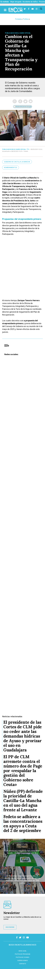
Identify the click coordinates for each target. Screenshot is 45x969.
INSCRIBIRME (10, 927)
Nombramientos (10, 167)
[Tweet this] (25, 101)
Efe (28, 149)
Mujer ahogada (15, 2)
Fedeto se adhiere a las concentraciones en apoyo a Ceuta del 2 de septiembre (22, 823)
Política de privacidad (22, 954)
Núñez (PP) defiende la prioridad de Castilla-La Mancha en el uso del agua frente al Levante (23, 800)
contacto (22, 963)
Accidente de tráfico (30, 2)
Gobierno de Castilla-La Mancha (17, 162)
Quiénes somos (22, 960)
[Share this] (20, 101)
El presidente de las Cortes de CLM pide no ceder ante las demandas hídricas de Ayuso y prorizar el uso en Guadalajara (22, 736)
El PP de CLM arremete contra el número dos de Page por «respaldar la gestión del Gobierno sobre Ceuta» (22, 770)
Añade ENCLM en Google (23, 106)
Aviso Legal (22, 951)
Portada (18, 19)
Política (26, 19)
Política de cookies (22, 957)
